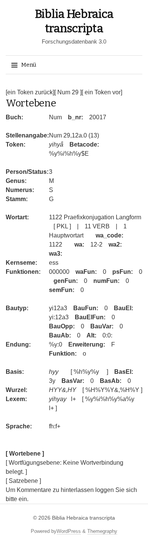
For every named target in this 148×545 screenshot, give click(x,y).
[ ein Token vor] (102, 92)
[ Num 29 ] (68, 92)
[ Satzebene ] (23, 481)
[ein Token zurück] (30, 92)
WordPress (69, 531)
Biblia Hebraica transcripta (83, 518)
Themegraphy (102, 531)
